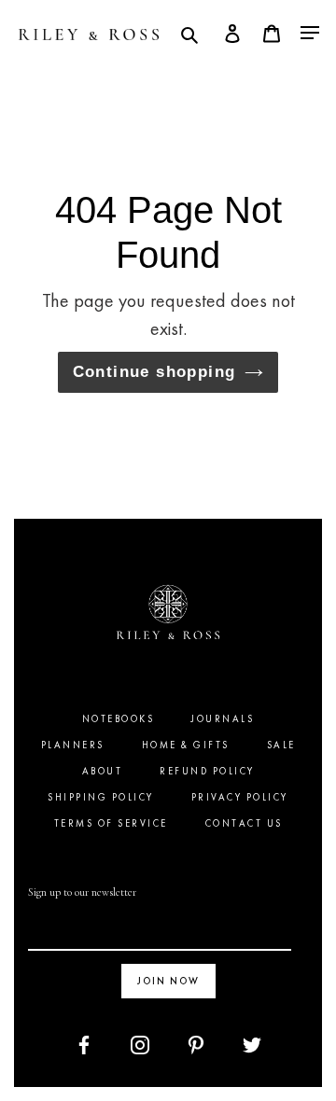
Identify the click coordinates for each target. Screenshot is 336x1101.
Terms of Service (111, 823)
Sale (281, 745)
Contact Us (244, 823)
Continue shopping (154, 371)
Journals (222, 719)
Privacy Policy (239, 797)
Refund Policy (207, 771)
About (102, 771)
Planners (73, 745)
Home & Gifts (186, 745)
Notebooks (118, 719)
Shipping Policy (101, 797)
